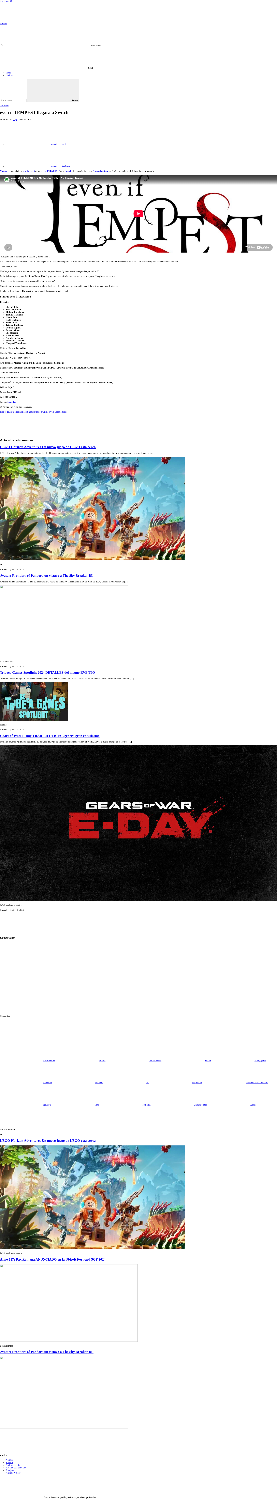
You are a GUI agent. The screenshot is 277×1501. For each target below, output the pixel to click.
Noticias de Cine (13, 1465)
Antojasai (10, 1470)
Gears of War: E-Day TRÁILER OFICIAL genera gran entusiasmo (50, 736)
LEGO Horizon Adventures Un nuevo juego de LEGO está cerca (48, 447)
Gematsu (11, 402)
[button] (52, 45)
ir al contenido (6, 1)
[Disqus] (138, 978)
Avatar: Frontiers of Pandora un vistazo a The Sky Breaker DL (46, 575)
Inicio (8, 72)
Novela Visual (53, 412)
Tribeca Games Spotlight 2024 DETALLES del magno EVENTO (47, 672)
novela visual (29, 171)
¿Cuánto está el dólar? (16, 1467)
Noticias (9, 75)
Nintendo (4, 105)
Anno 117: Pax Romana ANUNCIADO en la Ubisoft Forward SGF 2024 (52, 1259)
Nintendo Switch (39, 412)
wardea (3, 23)
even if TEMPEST (51, 171)
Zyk (15, 119)
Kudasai (9, 1462)
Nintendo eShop (100, 171)
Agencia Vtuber (13, 1473)
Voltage (3, 171)
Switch (68, 171)
